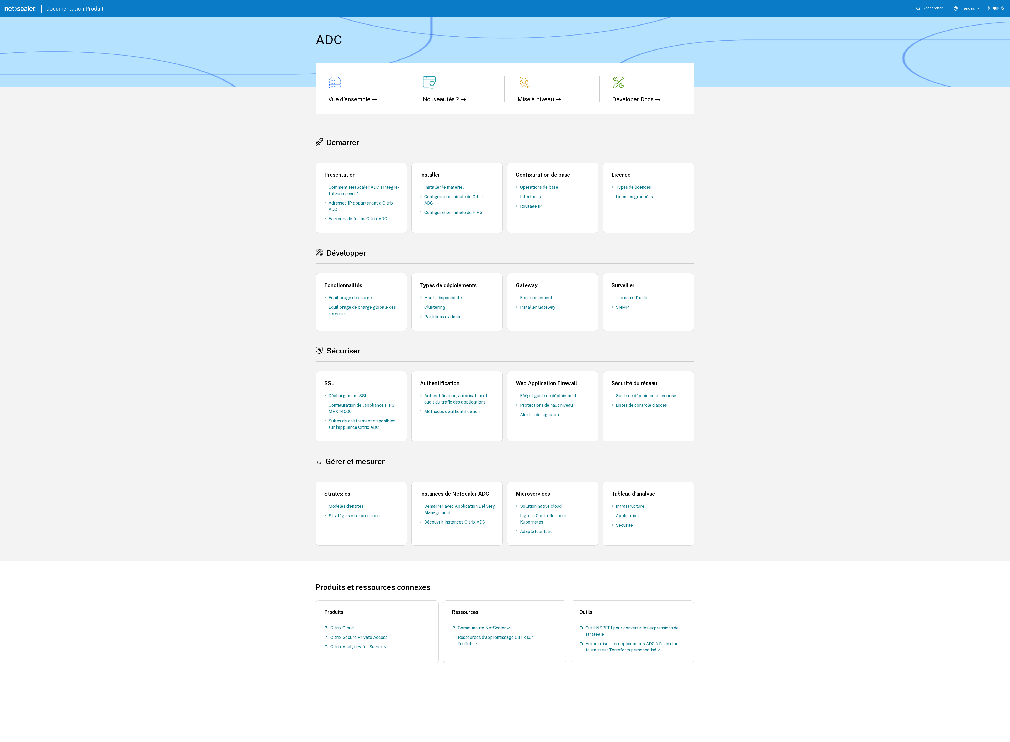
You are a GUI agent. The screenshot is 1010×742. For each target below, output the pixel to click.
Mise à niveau (537, 99)
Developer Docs (633, 99)
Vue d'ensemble (350, 99)
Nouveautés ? (441, 99)
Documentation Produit (75, 9)
